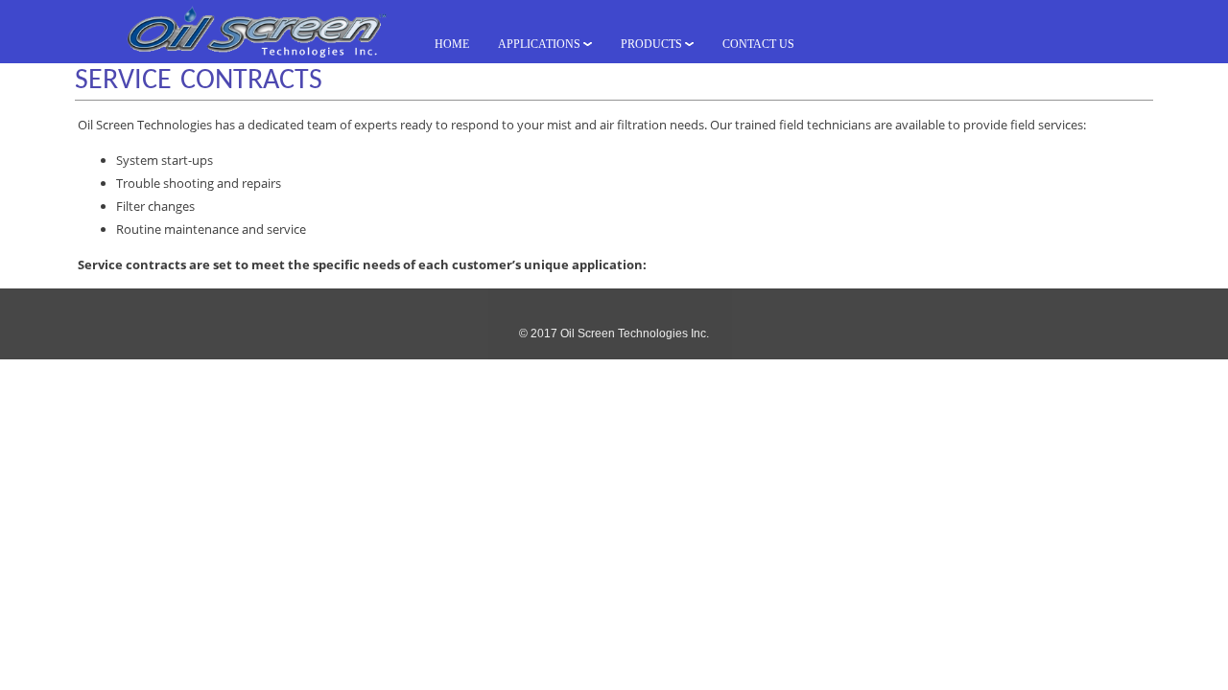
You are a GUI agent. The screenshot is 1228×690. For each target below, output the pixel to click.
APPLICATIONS (540, 44)
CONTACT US (758, 44)
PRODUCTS (653, 44)
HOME (452, 44)
